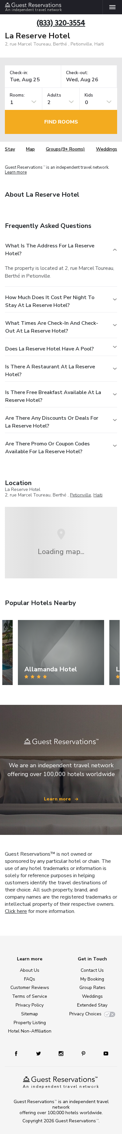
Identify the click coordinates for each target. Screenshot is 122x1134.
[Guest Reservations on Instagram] (61, 1053)
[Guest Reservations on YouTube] (103, 1053)
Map (30, 149)
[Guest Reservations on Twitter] (39, 1053)
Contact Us (92, 970)
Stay (10, 149)
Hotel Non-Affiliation (29, 1031)
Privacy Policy (30, 1005)
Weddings (106, 149)
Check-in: (19, 73)
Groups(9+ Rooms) (65, 149)
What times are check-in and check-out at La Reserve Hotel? (51, 327)
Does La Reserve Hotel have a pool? (49, 348)
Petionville (80, 495)
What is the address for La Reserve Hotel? (49, 249)
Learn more (16, 172)
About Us (29, 970)
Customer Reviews (29, 987)
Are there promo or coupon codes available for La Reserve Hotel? (47, 447)
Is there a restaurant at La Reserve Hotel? (50, 370)
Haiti (97, 495)
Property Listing (30, 1023)
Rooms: (17, 95)
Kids (89, 95)
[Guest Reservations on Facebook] (19, 1053)
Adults (54, 95)
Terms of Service (29, 996)
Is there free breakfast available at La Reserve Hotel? (53, 396)
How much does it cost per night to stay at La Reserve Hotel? (49, 301)
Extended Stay (92, 1005)
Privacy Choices (85, 1014)
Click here (16, 911)
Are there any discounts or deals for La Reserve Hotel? (51, 422)
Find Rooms (61, 121)
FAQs (29, 979)
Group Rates (92, 987)
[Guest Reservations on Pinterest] (84, 1053)
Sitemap (29, 1014)
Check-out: (77, 73)
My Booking (92, 979)
